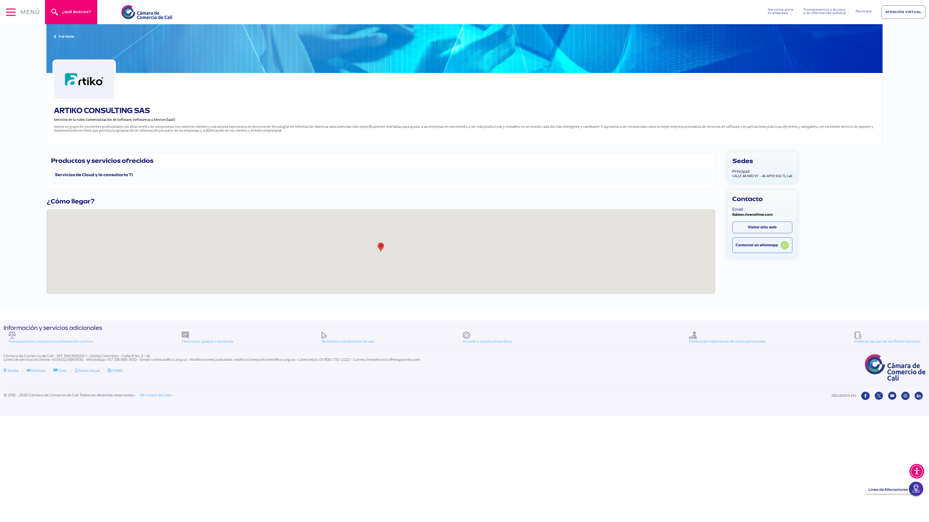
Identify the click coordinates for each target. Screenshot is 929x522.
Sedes (13, 370)
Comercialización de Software (108, 119)
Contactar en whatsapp (757, 245)
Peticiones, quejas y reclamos (207, 341)
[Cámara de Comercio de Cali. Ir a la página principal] (146, 16)
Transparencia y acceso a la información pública (50, 341)
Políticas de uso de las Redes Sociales (887, 341)
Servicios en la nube (69, 119)
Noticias (37, 370)
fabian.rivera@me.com (752, 214)
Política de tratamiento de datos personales (727, 341)
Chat (61, 370)
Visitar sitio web (762, 227)
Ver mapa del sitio (155, 395)
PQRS (117, 370)
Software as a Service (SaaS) (154, 119)
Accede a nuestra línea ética (487, 341)
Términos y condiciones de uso (348, 341)
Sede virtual (89, 370)
